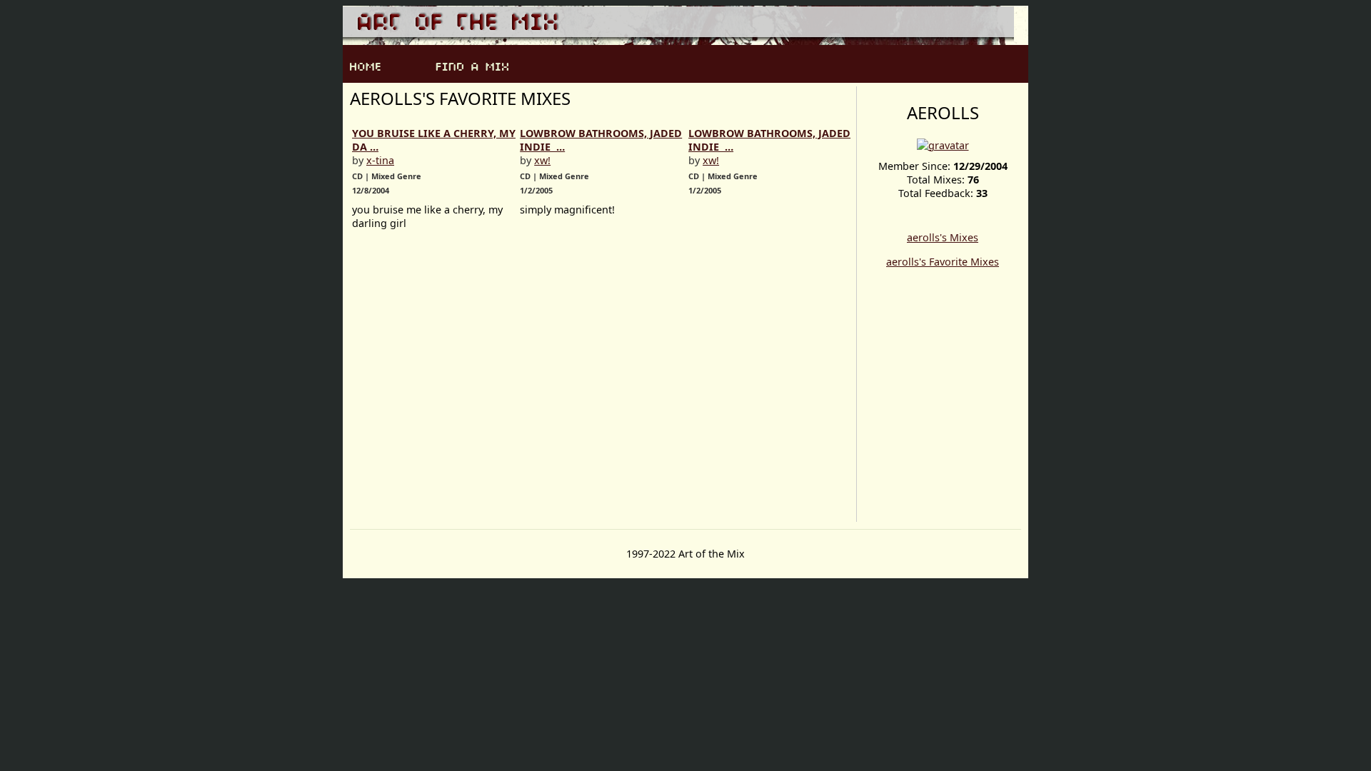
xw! (542, 160)
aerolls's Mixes (942, 237)
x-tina (380, 160)
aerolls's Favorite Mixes (942, 261)
